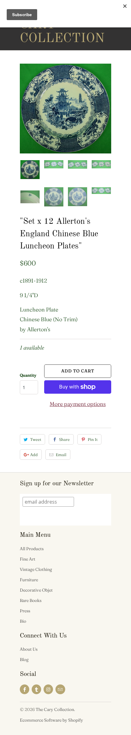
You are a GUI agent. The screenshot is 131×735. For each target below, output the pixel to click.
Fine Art (27, 559)
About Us (28, 649)
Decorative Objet (36, 590)
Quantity (28, 375)
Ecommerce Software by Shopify (51, 720)
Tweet (35, 439)
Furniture (29, 579)
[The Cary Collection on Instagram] (48, 689)
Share (64, 439)
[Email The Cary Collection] (60, 689)
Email (61, 454)
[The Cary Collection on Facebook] (24, 689)
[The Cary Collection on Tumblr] (36, 689)
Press (25, 611)
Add (34, 454)
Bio (23, 621)
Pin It (92, 439)
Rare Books (30, 600)
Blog (24, 659)
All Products (32, 548)
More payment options (78, 403)
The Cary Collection (44, 25)
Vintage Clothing (36, 569)
